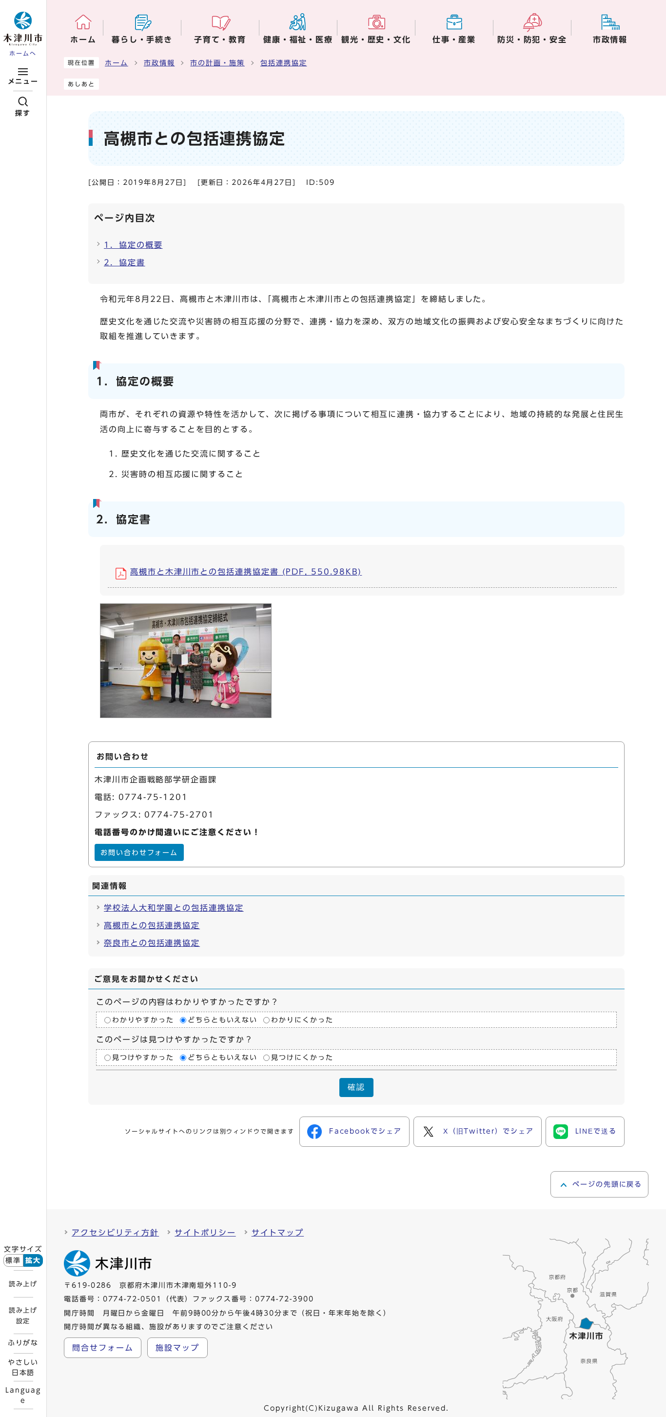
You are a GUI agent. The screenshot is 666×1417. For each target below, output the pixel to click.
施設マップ (177, 1348)
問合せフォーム (102, 1348)
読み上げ (23, 1283)
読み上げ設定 (23, 1315)
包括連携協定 (283, 63)
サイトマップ (278, 1233)
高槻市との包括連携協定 (152, 925)
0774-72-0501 (132, 1299)
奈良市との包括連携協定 (152, 943)
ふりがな (23, 1342)
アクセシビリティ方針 (115, 1233)
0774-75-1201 (153, 797)
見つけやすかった (143, 1057)
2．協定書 (124, 262)
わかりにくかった (302, 1020)
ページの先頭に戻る (607, 1184)
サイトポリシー (205, 1233)
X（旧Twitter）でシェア (488, 1131)
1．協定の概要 (133, 245)
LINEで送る (596, 1131)
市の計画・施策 (217, 63)
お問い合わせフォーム (139, 852)
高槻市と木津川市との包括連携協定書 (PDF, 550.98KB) (246, 572)
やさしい (23, 1367)
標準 (13, 1260)
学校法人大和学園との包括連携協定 (174, 908)
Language (22, 1395)
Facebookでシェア (365, 1131)
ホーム (116, 63)
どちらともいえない (222, 1020)
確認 (356, 1087)
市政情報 (159, 63)
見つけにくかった (302, 1057)
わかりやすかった (143, 1020)
